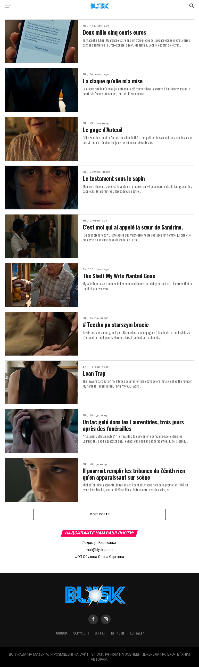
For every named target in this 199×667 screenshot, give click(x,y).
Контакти (137, 632)
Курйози (117, 632)
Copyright (81, 632)
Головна (61, 632)
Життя (100, 632)
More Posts (100, 514)
